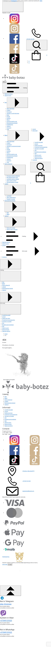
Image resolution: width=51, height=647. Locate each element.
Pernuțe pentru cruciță (12, 182)
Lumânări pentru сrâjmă (13, 179)
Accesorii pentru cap (12, 121)
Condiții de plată (39, 142)
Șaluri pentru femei (11, 180)
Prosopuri (9, 112)
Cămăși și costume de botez (14, 146)
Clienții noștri (8, 95)
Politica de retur (39, 145)
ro (29, 61)
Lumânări (9, 196)
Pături (8, 120)
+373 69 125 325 (26, 481)
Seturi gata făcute (11, 197)
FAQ (36, 153)
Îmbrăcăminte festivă (12, 123)
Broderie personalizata (40, 152)
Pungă (8, 116)
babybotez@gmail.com (28, 491)
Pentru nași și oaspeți (12, 229)
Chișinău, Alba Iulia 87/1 (28, 471)
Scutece (9, 118)
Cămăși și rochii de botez (13, 113)
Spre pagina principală (9, 379)
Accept (10, 564)
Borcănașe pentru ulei (12, 177)
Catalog (25, 88)
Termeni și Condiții (39, 148)
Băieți (6, 135)
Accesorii (9, 128)
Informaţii (4, 564)
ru (29, 62)
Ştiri (36, 150)
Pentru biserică (8, 164)
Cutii (8, 129)
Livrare (34, 129)
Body (8, 115)
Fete (6, 102)
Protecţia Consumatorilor (41, 147)
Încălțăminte (10, 124)
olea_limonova (5, 604)
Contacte (34, 160)
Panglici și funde (11, 199)
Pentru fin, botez (11, 228)
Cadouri (9, 126)
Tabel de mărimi (9, 94)
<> (41, 1)
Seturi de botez (10, 108)
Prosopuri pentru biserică (13, 176)
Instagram (14, 1)
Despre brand (38, 156)
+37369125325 (6, 620)
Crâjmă (8, 110)
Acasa (6, 334)
